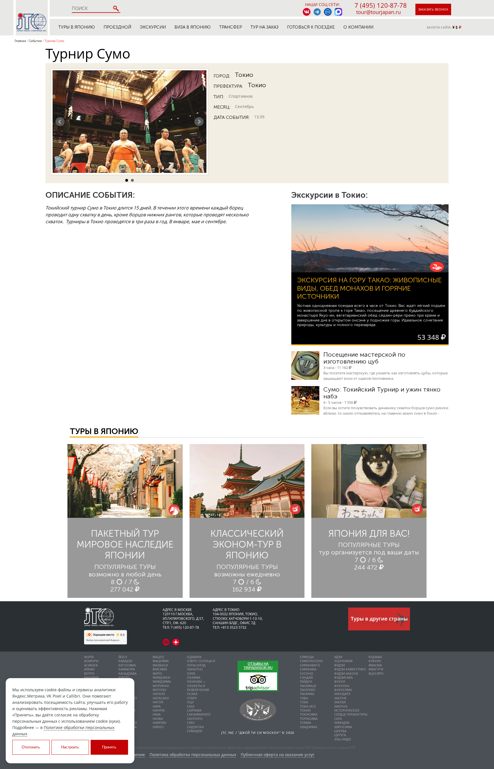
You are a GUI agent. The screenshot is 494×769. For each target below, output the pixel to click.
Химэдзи (341, 722)
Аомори (91, 661)
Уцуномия (343, 661)
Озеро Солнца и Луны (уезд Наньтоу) (201, 665)
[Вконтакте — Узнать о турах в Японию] (306, 12)
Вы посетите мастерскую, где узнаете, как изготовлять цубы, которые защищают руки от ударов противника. (385, 375)
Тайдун (306, 681)
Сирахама (308, 669)
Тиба (304, 698)
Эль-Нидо (342, 739)
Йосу (122, 657)
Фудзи (339, 665)
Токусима (308, 714)
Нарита (159, 710)
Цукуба (340, 731)
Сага (190, 706)
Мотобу (159, 690)
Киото (124, 677)
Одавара (194, 657)
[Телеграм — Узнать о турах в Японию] (317, 12)
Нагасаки (161, 698)
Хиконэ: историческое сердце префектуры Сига (350, 712)
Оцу (190, 702)
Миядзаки (161, 677)
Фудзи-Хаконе (346, 673)
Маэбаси (160, 665)
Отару (192, 698)
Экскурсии (153, 27)
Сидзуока (195, 727)
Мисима (160, 669)
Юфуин (374, 661)
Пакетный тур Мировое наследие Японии (125, 544)
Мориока (161, 686)
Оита (191, 673)
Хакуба (340, 702)
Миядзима (162, 681)
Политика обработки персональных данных (193, 754)
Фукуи (339, 681)
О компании (358, 27)
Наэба (158, 718)
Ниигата (159, 722)
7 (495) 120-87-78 (380, 5)
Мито (157, 673)
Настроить (70, 747)
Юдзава (375, 657)
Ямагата (375, 665)
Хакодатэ (342, 694)
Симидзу (194, 731)
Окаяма (193, 677)
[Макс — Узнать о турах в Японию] (338, 12)
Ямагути (375, 669)
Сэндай (306, 677)
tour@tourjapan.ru (378, 12)
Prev (60, 121)
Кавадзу (125, 661)
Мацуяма (161, 661)
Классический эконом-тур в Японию (247, 544)
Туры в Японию (76, 27)
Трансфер (230, 27)
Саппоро (195, 718)
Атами (89, 669)
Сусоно (306, 673)
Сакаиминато (199, 714)
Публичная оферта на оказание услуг (277, 754)
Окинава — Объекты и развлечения (198, 685)
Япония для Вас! (369, 533)
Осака (192, 694)
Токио (244, 75)
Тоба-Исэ (308, 706)
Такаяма (307, 694)
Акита (89, 657)
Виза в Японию (192, 27)
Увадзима (308, 727)
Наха (157, 714)
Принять (109, 747)
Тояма (305, 722)
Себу (191, 722)
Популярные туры (125, 567)
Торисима (309, 718)
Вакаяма (91, 677)
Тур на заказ (264, 27)
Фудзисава (343, 677)
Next (199, 121)
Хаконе (340, 698)
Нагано (159, 694)
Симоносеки (311, 661)
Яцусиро (376, 673)
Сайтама (194, 710)
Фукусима (343, 690)
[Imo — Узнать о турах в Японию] (328, 12)
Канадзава (127, 673)
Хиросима (343, 727)
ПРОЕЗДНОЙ (117, 27)
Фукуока (341, 686)
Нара (157, 706)
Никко (158, 727)
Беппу (89, 673)
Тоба (304, 702)
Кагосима (127, 665)
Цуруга (340, 735)
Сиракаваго (310, 665)
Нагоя (158, 702)
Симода (307, 657)
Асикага (91, 665)
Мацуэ (158, 657)
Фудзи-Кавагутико (350, 669)
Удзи (338, 657)
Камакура (126, 669)
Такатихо (307, 690)
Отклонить (31, 747)
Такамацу (308, 686)
